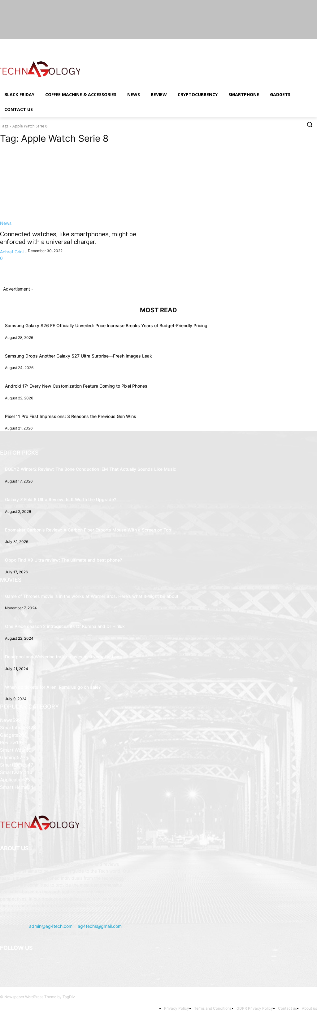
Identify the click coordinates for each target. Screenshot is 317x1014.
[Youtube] (313, 43)
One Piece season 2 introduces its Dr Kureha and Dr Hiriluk (65, 626)
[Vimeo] (304, 43)
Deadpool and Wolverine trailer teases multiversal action (62, 656)
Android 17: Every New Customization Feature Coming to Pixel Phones (76, 386)
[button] (309, 124)
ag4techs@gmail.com (100, 926)
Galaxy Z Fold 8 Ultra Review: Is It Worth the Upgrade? (60, 499)
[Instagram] (287, 43)
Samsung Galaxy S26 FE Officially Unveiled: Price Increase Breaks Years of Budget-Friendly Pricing (106, 325)
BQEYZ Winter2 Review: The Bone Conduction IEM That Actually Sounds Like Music (90, 469)
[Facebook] (279, 43)
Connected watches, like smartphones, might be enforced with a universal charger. (68, 238)
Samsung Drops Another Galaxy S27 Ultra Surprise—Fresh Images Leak (78, 355)
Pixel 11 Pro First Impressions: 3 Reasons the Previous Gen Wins (70, 416)
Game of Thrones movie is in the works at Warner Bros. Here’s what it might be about (91, 596)
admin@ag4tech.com (50, 926)
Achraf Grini (12, 251)
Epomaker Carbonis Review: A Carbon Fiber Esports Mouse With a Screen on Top (88, 529)
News (5, 223)
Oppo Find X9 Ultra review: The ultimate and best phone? (63, 560)
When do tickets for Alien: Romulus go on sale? (53, 687)
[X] (296, 43)
